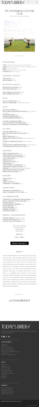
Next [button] (36, 37)
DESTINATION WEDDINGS (10, 351)
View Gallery (19, 56)
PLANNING (5, 353)
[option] (19, 37)
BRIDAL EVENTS (7, 390)
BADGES (4, 375)
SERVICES (4, 346)
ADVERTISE (5, 366)
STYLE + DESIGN (7, 347)
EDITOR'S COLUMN (8, 350)
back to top (18, 294)
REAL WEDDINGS (7, 348)
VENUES (4, 344)
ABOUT (4, 364)
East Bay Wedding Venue (19, 16)
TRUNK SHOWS (6, 372)
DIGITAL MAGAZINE (8, 354)
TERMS (3, 377)
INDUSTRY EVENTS (8, 373)
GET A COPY (5, 369)
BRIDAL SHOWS (6, 370)
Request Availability (19, 243)
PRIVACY (4, 376)
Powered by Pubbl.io (31, 405)
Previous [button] (3, 37)
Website (19, 234)
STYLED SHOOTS (7, 389)
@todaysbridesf (19, 300)
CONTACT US (6, 367)
